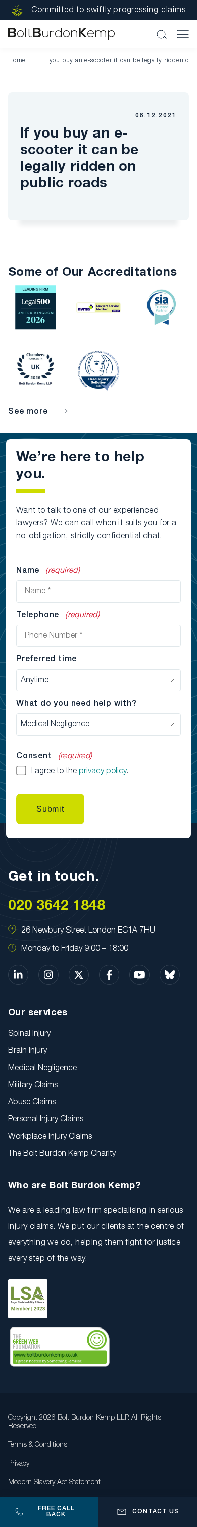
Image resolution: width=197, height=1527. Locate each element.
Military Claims (33, 1085)
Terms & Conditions (37, 1445)
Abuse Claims (32, 1102)
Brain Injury (27, 1050)
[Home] (61, 34)
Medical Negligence (42, 1068)
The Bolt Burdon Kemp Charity (62, 1153)
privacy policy (102, 771)
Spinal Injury (29, 1033)
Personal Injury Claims (45, 1119)
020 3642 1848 (56, 906)
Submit (50, 809)
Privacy (18, 1463)
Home (17, 60)
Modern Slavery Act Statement (54, 1482)
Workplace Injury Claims (50, 1136)
